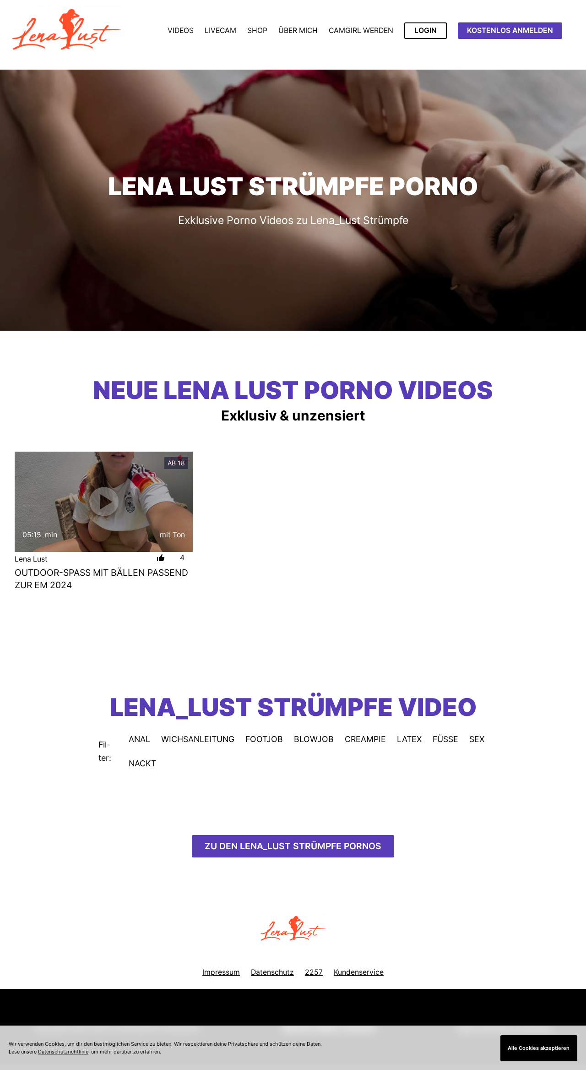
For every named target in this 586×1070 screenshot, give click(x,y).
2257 (314, 972)
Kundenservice (359, 972)
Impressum (221, 972)
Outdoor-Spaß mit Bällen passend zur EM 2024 (101, 578)
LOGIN (425, 30)
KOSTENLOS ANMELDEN (510, 30)
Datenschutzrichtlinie (63, 1051)
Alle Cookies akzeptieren (539, 1048)
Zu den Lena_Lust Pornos (293, 846)
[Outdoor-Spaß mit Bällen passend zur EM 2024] (104, 502)
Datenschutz (272, 972)
